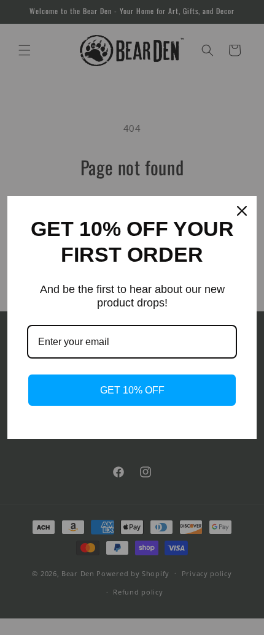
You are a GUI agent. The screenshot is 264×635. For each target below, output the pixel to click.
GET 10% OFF (132, 390)
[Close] (242, 211)
